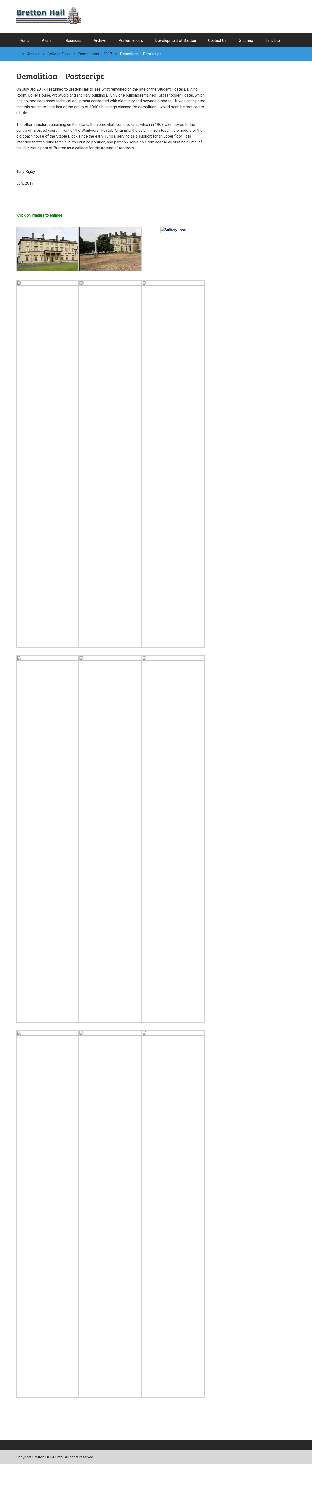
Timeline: (273, 40)
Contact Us (217, 40)
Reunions (73, 40)
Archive (100, 40)
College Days (59, 54)
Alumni (47, 40)
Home (25, 40)
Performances (130, 40)
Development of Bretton (175, 40)
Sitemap (246, 40)
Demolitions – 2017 (95, 54)
